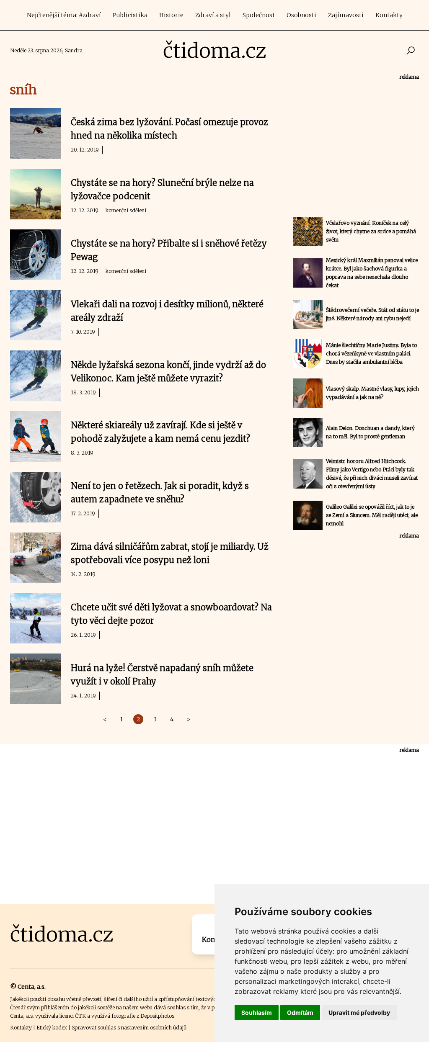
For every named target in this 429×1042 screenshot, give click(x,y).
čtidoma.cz (214, 50)
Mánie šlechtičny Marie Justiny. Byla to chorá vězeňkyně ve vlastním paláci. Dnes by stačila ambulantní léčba (371, 353)
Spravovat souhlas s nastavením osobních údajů (129, 1027)
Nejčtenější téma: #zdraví (64, 15)
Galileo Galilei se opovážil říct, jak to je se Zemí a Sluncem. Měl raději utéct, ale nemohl (372, 515)
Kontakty (389, 15)
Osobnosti (301, 15)
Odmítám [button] (300, 1012)
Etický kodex (51, 1027)
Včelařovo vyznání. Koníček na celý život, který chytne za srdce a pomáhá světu (371, 231)
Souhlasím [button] (256, 1012)
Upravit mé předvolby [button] (359, 1012)
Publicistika (130, 15)
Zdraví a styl (213, 15)
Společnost (259, 15)
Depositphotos (157, 1016)
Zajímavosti (346, 15)
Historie (171, 15)
